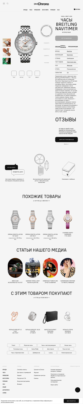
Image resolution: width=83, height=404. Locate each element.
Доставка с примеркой (24, 372)
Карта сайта (54, 385)
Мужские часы (28, 345)
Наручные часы (71, 62)
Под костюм (66, 349)
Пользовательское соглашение (56, 381)
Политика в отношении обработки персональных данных (58, 375)
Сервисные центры (39, 375)
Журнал (36, 372)
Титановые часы (18, 349)
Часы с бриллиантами (17, 352)
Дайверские (36, 352)
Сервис (4, 393)
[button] (6, 25)
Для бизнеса (6, 390)
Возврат (19, 384)
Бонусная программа (23, 381)
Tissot (13, 345)
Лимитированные (66, 352)
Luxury (51, 352)
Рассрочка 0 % (21, 378)
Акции (4, 387)
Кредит (19, 375)
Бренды (25, 10)
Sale (58, 10)
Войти (66, 144)
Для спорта (50, 349)
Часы (30, 10)
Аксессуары (45, 10)
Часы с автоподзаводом (48, 345)
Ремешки (52, 10)
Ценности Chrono (39, 369)
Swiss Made (35, 349)
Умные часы (67, 345)
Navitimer (70, 55)
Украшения (37, 10)
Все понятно (71, 401)
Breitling (69, 51)
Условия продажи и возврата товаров (56, 370)
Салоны (36, 378)
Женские (69, 65)
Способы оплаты (22, 369)
